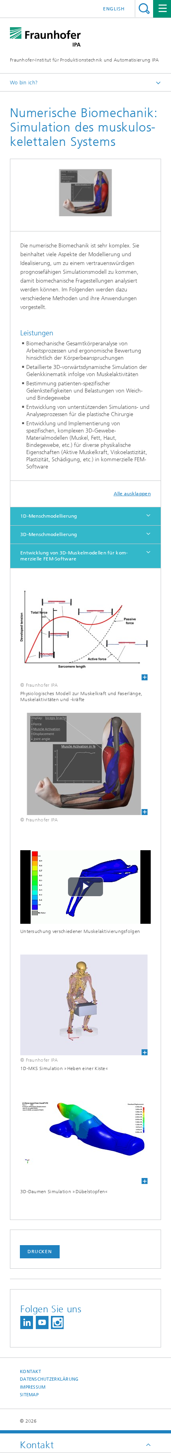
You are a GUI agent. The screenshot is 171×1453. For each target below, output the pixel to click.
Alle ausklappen (132, 493)
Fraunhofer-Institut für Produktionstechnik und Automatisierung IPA (84, 60)
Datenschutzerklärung (49, 1379)
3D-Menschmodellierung (48, 534)
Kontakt (30, 1371)
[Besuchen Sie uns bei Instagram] (57, 1322)
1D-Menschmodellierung (48, 516)
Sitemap (29, 1394)
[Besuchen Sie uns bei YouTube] (42, 1322)
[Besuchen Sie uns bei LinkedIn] (26, 1322)
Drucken (39, 1251)
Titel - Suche (144, 8)
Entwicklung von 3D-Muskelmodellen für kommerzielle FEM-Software (74, 556)
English (114, 9)
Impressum (32, 1387)
